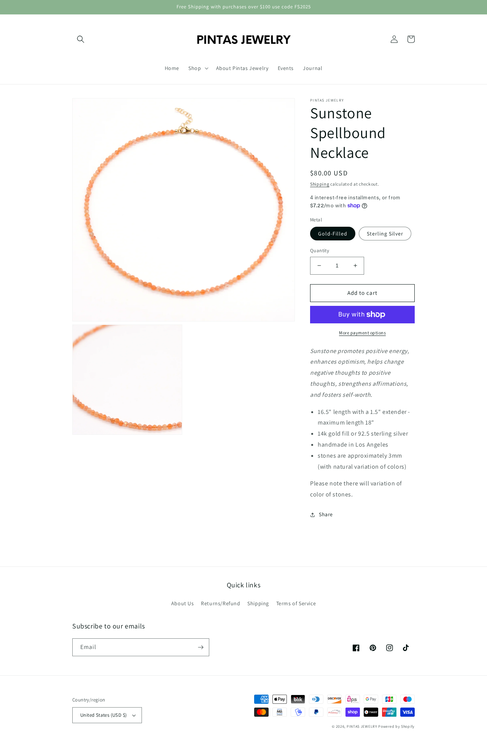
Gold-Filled (332, 233)
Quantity (319, 250)
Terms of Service (296, 603)
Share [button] (326, 514)
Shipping (319, 184)
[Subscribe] (200, 647)
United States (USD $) (103, 715)
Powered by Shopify (396, 726)
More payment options (362, 333)
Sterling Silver (385, 233)
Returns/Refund (220, 603)
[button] (80, 39)
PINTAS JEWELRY (362, 726)
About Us (182, 603)
